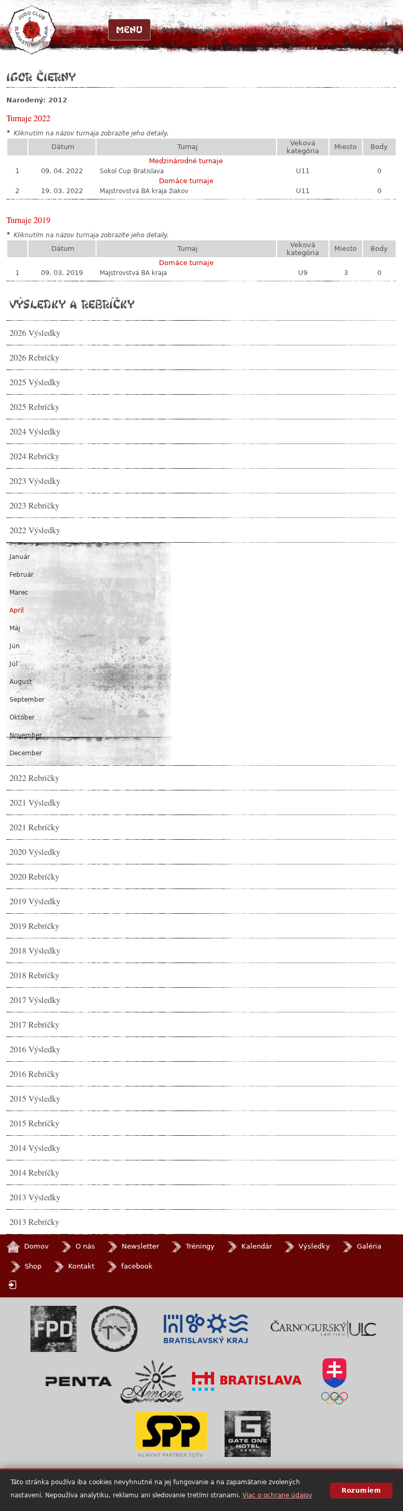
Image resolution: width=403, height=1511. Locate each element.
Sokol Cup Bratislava (132, 171)
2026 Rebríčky (34, 357)
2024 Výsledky (34, 431)
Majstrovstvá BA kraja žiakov (144, 191)
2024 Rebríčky (34, 456)
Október (22, 717)
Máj (14, 628)
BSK (205, 1329)
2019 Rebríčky (34, 926)
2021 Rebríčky (34, 827)
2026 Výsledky (34, 333)
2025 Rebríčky (34, 407)
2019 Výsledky (34, 901)
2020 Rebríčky (34, 876)
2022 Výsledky (34, 530)
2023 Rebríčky (34, 505)
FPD (53, 1329)
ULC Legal (323, 1329)
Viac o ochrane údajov (277, 1495)
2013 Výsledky (34, 1197)
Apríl (16, 610)
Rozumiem (361, 1490)
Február (21, 574)
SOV (334, 1381)
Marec (18, 592)
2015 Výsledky (34, 1098)
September (27, 699)
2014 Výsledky (34, 1148)
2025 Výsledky (34, 382)
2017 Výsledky (34, 1000)
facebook (137, 1266)
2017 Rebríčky (34, 1024)
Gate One (247, 1434)
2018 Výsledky (34, 950)
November (25, 735)
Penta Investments (78, 1381)
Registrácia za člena (263, 30)
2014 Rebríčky (34, 1172)
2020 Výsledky (34, 852)
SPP (171, 1434)
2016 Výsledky (34, 1049)
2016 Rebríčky (34, 1074)
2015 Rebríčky (34, 1123)
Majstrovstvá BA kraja (133, 273)
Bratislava (247, 1381)
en (388, 29)
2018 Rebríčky (34, 975)
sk (369, 29)
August (20, 681)
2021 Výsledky (34, 802)
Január (19, 557)
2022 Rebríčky (34, 778)
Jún (14, 646)
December (25, 753)
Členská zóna (184, 30)
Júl (13, 664)
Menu (129, 29)
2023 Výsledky (34, 481)
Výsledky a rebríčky (71, 304)
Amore (152, 1381)
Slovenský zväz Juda (114, 1329)
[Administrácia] (13, 1285)
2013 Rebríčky (34, 1222)
